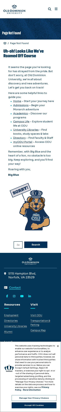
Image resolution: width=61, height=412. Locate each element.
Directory (19, 137)
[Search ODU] (49, 9)
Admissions (21, 105)
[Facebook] (7, 296)
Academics (20, 113)
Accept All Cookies (34, 405)
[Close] (58, 346)
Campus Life (21, 121)
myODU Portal (22, 142)
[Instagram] (14, 296)
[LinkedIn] (29, 296)
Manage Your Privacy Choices (34, 398)
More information (32, 390)
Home (17, 101)
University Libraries (26, 129)
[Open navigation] (56, 9)
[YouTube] (22, 296)
